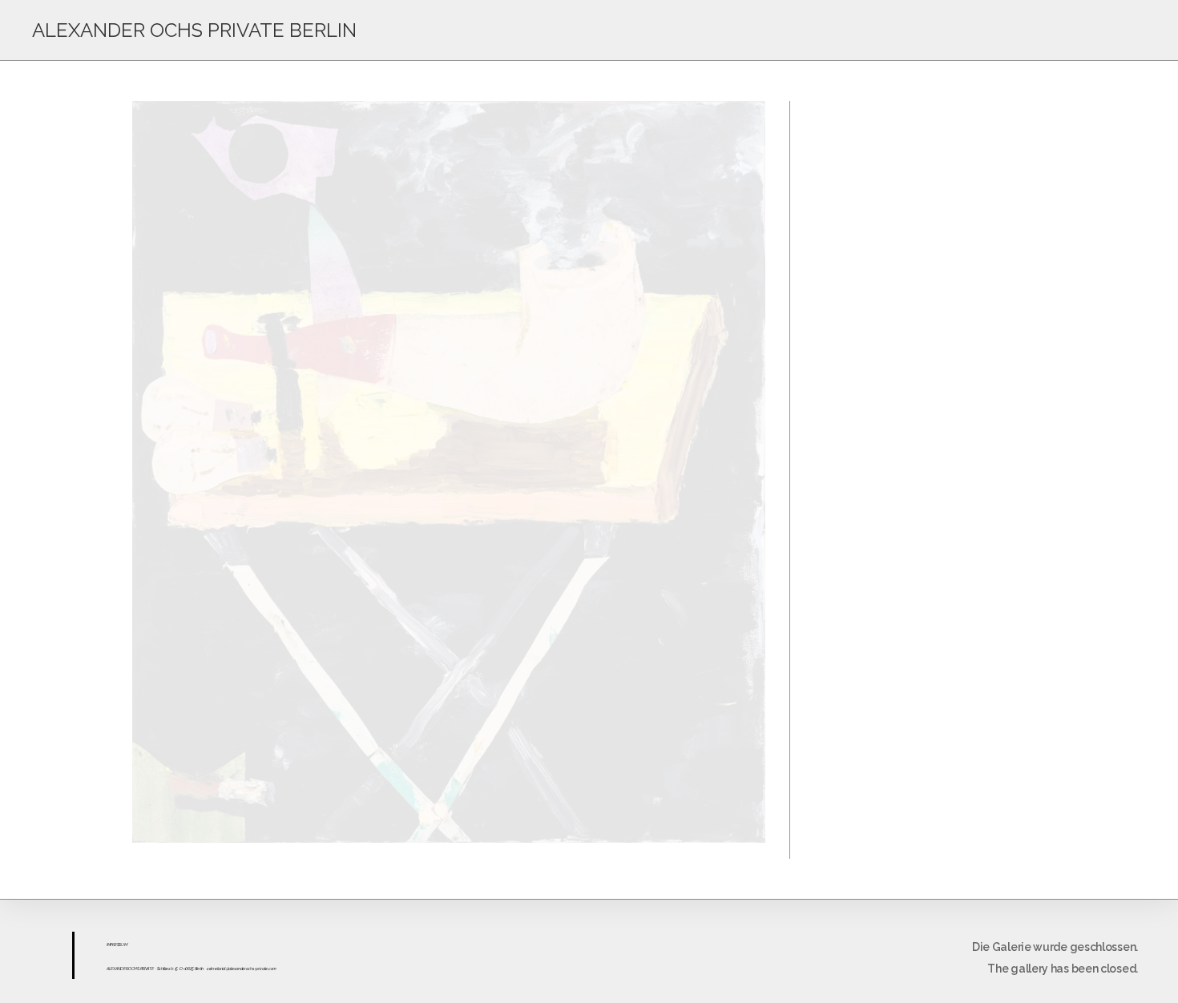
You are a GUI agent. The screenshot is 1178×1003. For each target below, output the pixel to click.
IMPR (111, 944)
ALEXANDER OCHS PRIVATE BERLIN (194, 30)
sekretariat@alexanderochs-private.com (241, 968)
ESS (118, 944)
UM (124, 944)
